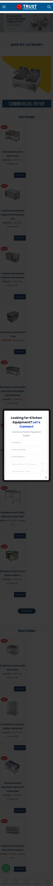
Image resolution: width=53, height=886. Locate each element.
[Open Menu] (4, 7)
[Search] (49, 7)
